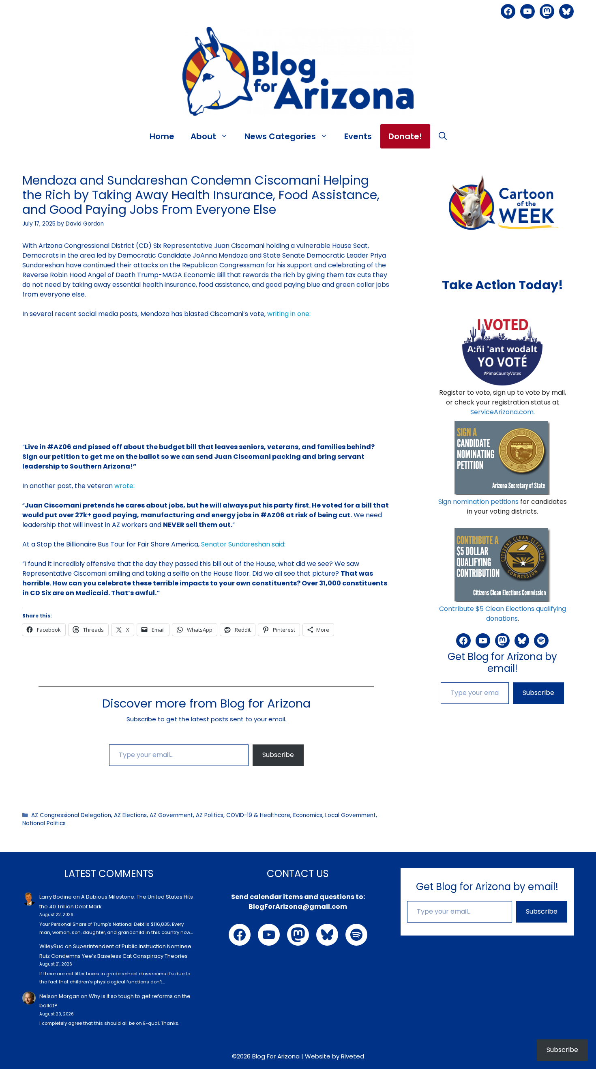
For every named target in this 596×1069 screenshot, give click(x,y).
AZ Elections (130, 815)
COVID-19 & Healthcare (258, 815)
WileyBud (51, 946)
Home (162, 136)
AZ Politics (209, 815)
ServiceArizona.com (502, 412)
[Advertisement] (206, 385)
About (203, 136)
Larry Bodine (55, 897)
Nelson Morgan (59, 996)
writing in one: (289, 313)
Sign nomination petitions (478, 501)
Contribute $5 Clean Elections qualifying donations (502, 613)
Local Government (350, 815)
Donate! (405, 136)
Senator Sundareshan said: (243, 544)
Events (358, 136)
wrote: (124, 485)
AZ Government (171, 815)
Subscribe (278, 754)
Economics (307, 815)
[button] (443, 136)
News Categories (280, 136)
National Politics (44, 823)
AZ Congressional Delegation (71, 815)
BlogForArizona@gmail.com (298, 906)
